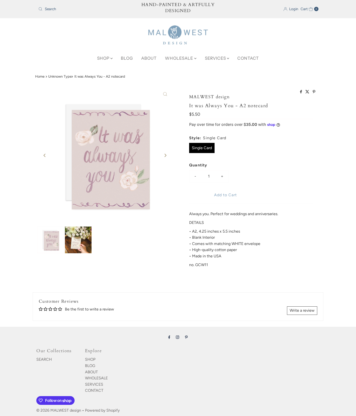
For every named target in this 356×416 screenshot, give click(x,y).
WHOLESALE (179, 58)
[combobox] (82, 9)
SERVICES (216, 58)
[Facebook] (169, 337)
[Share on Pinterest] (314, 92)
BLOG (127, 58)
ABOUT (149, 58)
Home (40, 76)
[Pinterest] (186, 337)
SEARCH (44, 359)
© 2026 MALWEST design (58, 410)
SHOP (103, 58)
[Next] (165, 155)
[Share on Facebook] (301, 92)
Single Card (202, 148)
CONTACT (248, 58)
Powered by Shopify (102, 410)
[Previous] (44, 155)
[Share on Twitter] (307, 92)
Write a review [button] (302, 310)
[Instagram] (177, 337)
